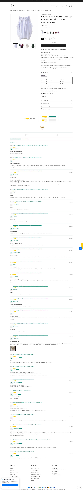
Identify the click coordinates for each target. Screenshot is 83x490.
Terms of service (49, 489)
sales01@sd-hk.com (56, 474)
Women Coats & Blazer (35, 468)
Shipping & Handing (14, 472)
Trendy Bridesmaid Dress (35, 474)
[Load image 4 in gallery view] (27, 46)
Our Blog (12, 470)
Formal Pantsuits (34, 470)
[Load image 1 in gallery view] (15, 46)
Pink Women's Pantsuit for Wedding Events (22, 390)
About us (12, 468)
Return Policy (12, 474)
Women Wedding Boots (35, 476)
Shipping (42, 26)
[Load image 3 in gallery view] (21, 46)
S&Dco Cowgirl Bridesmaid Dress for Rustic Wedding (23, 354)
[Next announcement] (72, 1)
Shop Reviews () (25, 139)
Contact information (62, 489)
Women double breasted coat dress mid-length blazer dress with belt (27, 424)
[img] (29, 118)
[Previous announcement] (11, 1)
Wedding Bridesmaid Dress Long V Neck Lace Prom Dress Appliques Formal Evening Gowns (31, 439)
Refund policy (39, 489)
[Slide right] (37, 46)
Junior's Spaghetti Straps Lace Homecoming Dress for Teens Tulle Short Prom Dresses (30, 145)
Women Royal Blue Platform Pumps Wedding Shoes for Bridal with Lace (27, 402)
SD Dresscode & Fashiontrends (25, 489)
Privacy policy (44, 489)
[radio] (42, 33)
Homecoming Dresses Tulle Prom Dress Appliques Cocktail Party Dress (27, 157)
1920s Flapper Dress (35, 478)
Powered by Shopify (33, 489)
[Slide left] (11, 46)
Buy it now (53, 45)
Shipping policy (55, 489)
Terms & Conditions (14, 476)
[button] (15, 10)
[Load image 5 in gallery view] (33, 46)
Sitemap (32, 480)
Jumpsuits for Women (35, 472)
